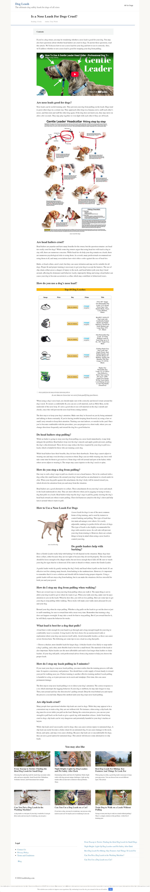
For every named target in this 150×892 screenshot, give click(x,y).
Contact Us (21, 849)
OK (111, 889)
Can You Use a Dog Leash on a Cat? (71, 807)
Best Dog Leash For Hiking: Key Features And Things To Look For (110, 769)
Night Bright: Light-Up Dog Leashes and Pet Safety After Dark (71, 769)
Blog (20, 861)
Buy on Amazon (72, 307)
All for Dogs (128, 5)
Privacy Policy (23, 852)
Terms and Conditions (25, 855)
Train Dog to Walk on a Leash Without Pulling (113, 808)
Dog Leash (22, 4)
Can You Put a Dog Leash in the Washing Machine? (28, 808)
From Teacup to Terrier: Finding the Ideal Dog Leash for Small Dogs (30, 769)
